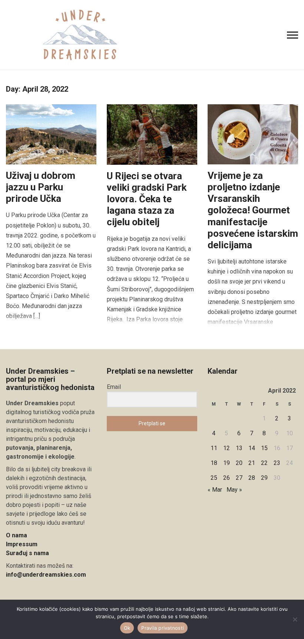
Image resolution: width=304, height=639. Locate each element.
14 (251, 448)
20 (239, 462)
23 (277, 462)
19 (226, 462)
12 (226, 448)
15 (264, 448)
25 (214, 477)
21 (251, 462)
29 (264, 477)
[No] (294, 619)
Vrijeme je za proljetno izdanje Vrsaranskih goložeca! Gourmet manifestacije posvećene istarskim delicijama (253, 210)
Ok (127, 628)
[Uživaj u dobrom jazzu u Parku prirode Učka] (51, 133)
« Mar (215, 489)
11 (214, 448)
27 (239, 477)
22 (264, 462)
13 (239, 448)
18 (214, 462)
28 (251, 477)
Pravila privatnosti (162, 628)
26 (226, 477)
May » (234, 489)
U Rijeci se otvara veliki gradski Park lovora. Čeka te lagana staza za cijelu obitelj (146, 199)
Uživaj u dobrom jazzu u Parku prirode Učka (40, 187)
